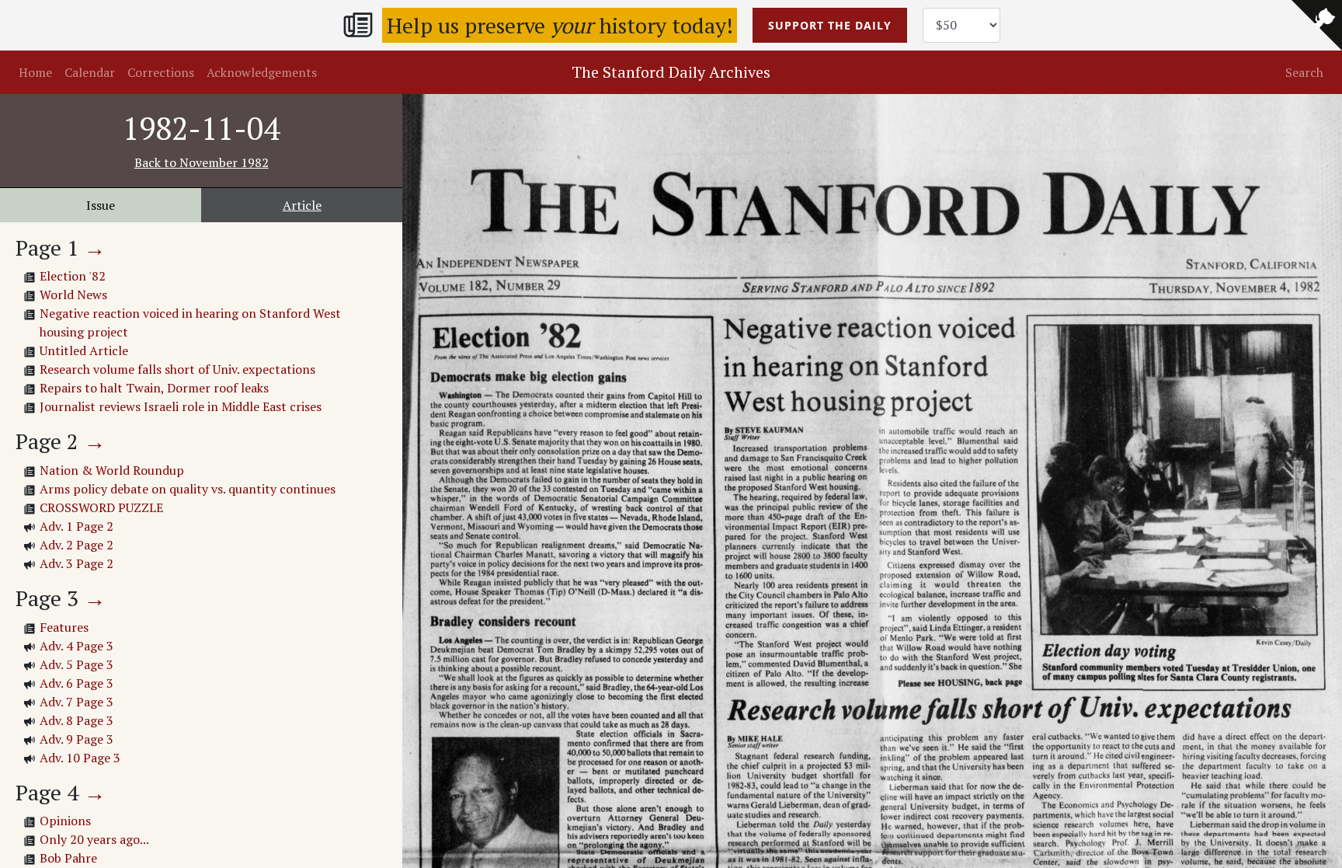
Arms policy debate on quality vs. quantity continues (188, 488)
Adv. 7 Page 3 (76, 701)
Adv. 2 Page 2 (76, 544)
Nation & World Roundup (112, 470)
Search (1304, 72)
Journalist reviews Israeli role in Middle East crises (181, 406)
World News (73, 294)
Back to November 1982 (201, 162)
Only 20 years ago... (94, 839)
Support (830, 25)
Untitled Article (84, 350)
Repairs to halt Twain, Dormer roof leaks (154, 387)
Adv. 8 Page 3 (76, 720)
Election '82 (73, 275)
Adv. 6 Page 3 (76, 683)
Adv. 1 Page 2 (76, 526)
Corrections (160, 72)
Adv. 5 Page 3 (76, 664)
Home (35, 72)
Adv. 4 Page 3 (76, 645)
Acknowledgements (262, 72)
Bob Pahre (68, 857)
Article (302, 205)
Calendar (89, 72)
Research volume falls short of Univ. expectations (177, 369)
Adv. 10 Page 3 (80, 757)
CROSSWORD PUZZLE (101, 507)
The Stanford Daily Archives (671, 71)
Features (64, 627)
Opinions (65, 820)
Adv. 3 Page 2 (76, 563)
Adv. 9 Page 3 (76, 739)
